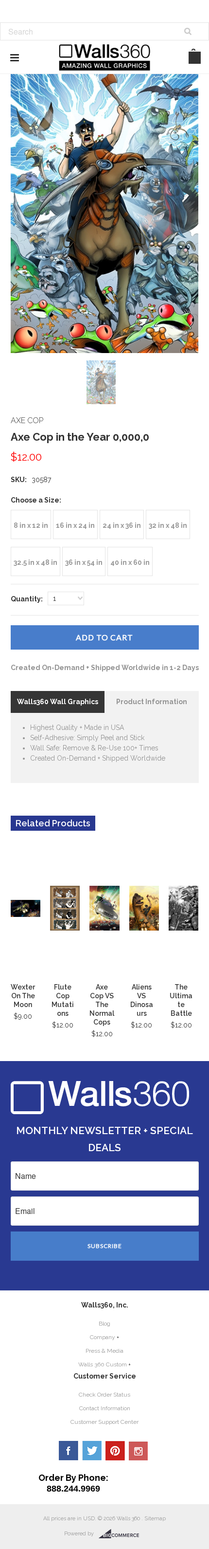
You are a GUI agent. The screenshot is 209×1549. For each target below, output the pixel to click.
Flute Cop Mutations (63, 1000)
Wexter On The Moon (23, 995)
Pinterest (115, 1450)
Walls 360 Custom (102, 1364)
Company (102, 1337)
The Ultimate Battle (181, 1000)
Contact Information (104, 1408)
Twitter (92, 1450)
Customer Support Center (104, 1421)
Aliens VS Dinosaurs (141, 1000)
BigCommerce (122, 1534)
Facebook (68, 1450)
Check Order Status (104, 1394)
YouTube (138, 1450)
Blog (104, 1323)
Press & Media (104, 1350)
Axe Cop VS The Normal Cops (101, 1004)
